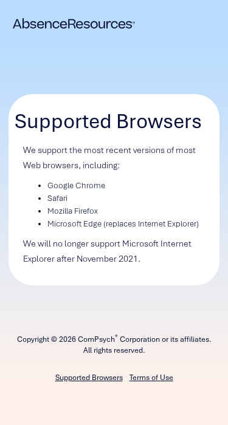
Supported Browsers (89, 377)
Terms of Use (151, 377)
